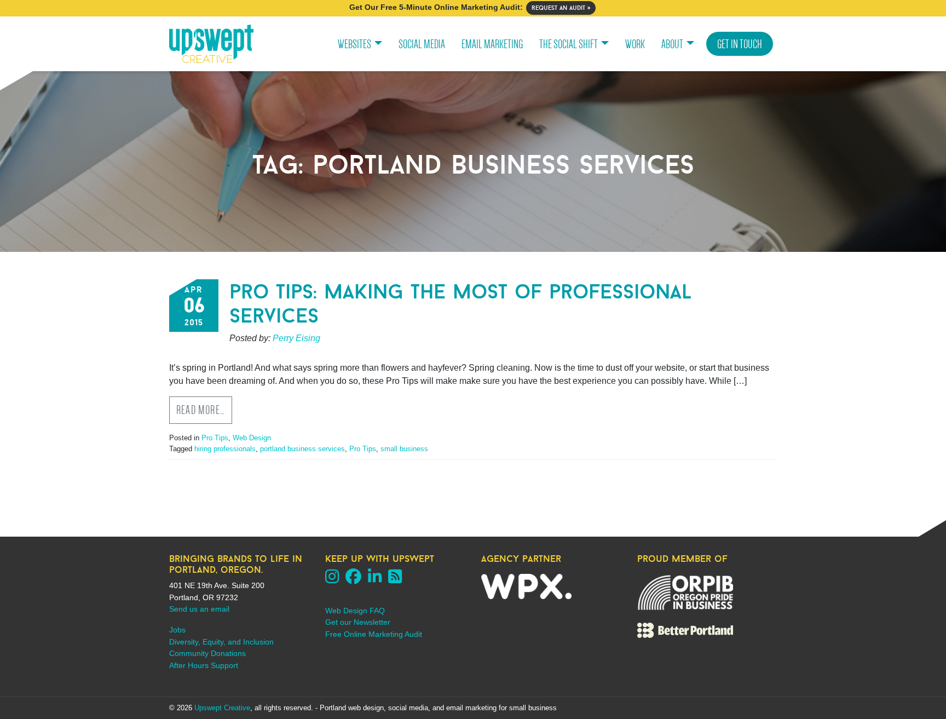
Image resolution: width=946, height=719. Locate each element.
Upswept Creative (222, 708)
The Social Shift (568, 44)
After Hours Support (203, 665)
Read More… (200, 410)
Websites (354, 44)
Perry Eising (296, 338)
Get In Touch (739, 44)
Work (635, 44)
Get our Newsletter (357, 622)
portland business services (302, 449)
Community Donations (207, 653)
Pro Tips (214, 438)
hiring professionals (225, 449)
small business (404, 449)
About (672, 44)
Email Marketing (492, 44)
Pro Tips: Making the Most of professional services (460, 303)
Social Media (422, 44)
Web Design (252, 438)
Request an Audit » (561, 7)
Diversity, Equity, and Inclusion (221, 641)
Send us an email (199, 609)
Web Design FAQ (355, 610)
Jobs (177, 629)
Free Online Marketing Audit (373, 634)
